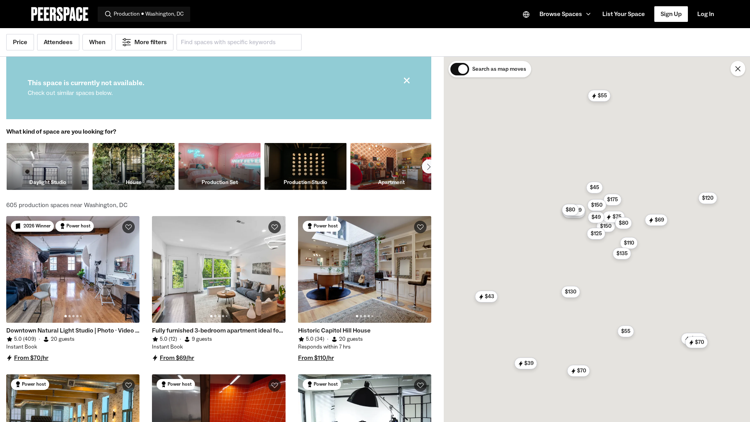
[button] (566, 14)
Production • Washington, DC (149, 14)
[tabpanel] (72, 269)
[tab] (65, 316)
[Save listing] (128, 227)
